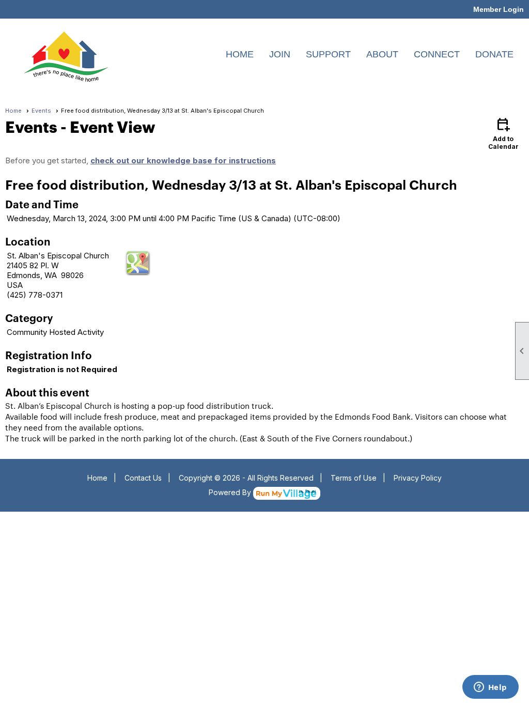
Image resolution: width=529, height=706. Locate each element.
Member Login (498, 9)
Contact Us (143, 477)
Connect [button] (437, 54)
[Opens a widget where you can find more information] (490, 688)
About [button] (382, 54)
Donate (494, 54)
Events (41, 110)
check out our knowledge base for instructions (183, 160)
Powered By (231, 492)
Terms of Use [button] (354, 477)
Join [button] (279, 54)
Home (240, 54)
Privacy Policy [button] (418, 477)
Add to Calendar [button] (503, 133)
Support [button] (328, 54)
